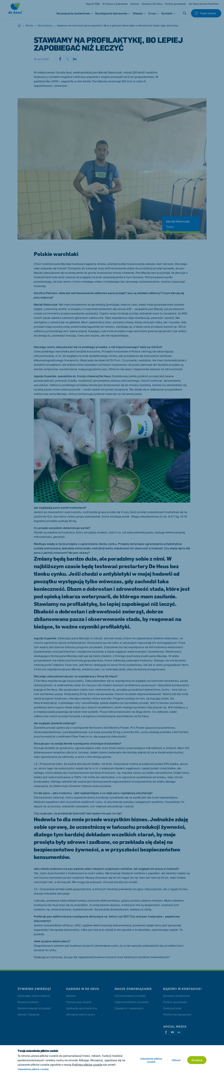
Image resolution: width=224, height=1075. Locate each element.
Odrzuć (176, 1060)
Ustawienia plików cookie (151, 1060)
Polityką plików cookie (87, 1064)
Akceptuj (196, 1060)
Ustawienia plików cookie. (33, 1069)
